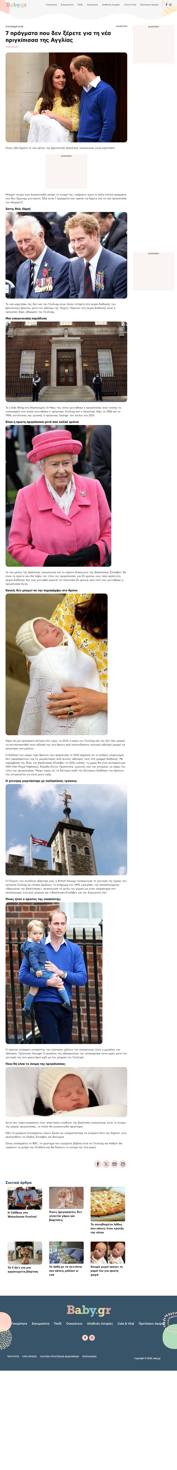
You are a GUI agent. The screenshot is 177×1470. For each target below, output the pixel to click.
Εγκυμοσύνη (67, 5)
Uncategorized (14, 26)
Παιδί (80, 5)
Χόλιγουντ (13, 47)
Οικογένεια (92, 5)
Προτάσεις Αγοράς (149, 5)
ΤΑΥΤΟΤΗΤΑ (13, 1357)
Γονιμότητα (51, 5)
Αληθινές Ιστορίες (111, 5)
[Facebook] (166, 4)
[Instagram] (170, 4)
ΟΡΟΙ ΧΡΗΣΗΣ (29, 1357)
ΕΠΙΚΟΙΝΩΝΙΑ (89, 1357)
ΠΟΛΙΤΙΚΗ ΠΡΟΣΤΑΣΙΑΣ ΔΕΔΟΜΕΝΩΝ (59, 1357)
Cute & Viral (130, 5)
